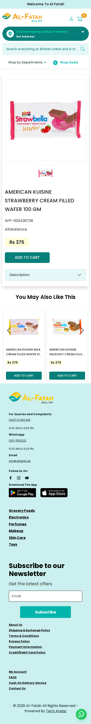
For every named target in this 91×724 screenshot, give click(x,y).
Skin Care (17, 537)
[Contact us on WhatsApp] (81, 714)
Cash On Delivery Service (27, 683)
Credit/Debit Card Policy (27, 652)
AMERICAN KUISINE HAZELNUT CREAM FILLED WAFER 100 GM (66, 352)
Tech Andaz (56, 711)
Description (19, 274)
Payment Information (25, 647)
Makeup (16, 531)
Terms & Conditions (24, 636)
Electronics (19, 517)
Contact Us (17, 688)
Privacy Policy (19, 641)
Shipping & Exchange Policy (29, 630)
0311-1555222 (17, 440)
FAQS (13, 677)
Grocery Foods (22, 510)
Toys (13, 544)
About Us (15, 625)
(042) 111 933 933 (19, 420)
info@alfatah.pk (19, 461)
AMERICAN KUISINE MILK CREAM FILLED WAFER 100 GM (24, 352)
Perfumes (18, 524)
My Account (18, 672)
